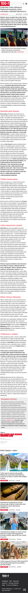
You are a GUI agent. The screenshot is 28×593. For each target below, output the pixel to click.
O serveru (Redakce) (12, 585)
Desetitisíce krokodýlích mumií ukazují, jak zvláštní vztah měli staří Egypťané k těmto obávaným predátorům (13, 505)
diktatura (6, 434)
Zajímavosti (4, 480)
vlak (2, 434)
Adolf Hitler (18, 434)
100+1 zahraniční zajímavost (5, 439)
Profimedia (2, 442)
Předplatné (5, 581)
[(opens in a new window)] (24, 585)
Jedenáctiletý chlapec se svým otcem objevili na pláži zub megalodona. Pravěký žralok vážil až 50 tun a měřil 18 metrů (13, 534)
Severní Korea (4, 436)
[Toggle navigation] (26, 3)
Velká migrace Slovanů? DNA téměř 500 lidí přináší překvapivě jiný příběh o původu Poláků (14, 562)
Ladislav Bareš (12, 509)
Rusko (11, 436)
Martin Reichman (12, 539)
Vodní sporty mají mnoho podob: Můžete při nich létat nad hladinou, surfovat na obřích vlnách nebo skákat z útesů (13, 475)
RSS (10, 581)
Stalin (12, 434)
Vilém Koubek (19, 14)
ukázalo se (10, 420)
